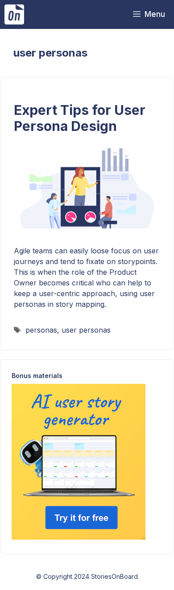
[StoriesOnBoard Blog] (14, 14)
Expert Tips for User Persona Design (79, 118)
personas (41, 330)
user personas (86, 330)
